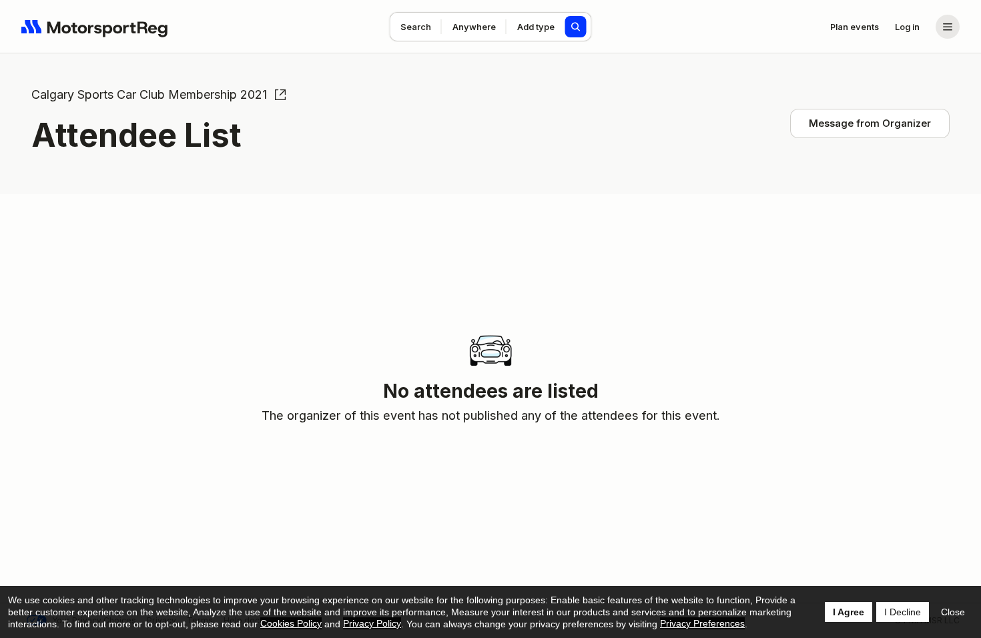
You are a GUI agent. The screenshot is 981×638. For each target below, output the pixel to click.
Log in (907, 26)
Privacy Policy (372, 623)
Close (953, 612)
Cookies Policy (291, 623)
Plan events (854, 26)
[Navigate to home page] (94, 26)
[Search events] (576, 26)
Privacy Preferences (702, 623)
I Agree (848, 612)
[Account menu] (948, 27)
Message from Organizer (870, 123)
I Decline (902, 612)
